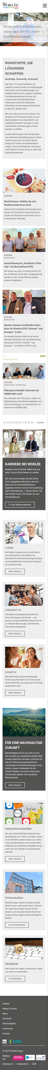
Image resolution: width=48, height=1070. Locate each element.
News (5, 1013)
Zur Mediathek (15, 978)
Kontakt (6, 1033)
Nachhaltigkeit (9, 1023)
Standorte (7, 1018)
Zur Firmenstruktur (17, 925)
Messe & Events (10, 1008)
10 (32, 422)
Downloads (8, 1028)
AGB (34, 1064)
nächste (40, 422)
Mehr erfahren (15, 571)
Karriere (6, 1003)
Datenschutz (22, 1064)
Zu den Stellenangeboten (20, 504)
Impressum (8, 1064)
